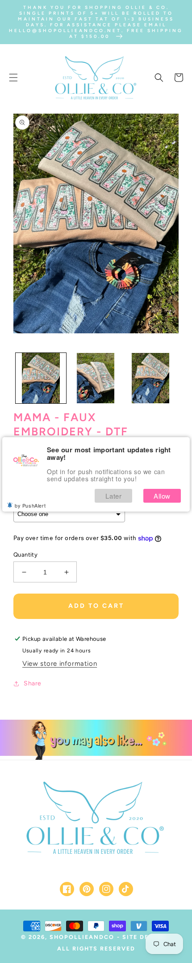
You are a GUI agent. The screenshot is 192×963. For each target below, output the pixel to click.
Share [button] (33, 683)
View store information (59, 664)
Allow (162, 495)
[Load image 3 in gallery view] (150, 378)
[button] (13, 77)
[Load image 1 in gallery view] (41, 378)
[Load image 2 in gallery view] (96, 378)
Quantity (25, 554)
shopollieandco (82, 937)
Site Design (144, 937)
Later (113, 495)
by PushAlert (30, 505)
